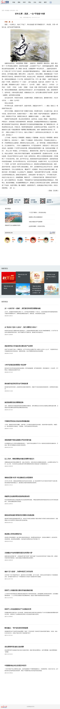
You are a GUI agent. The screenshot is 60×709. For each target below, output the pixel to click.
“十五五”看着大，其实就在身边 (37, 212)
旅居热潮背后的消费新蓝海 (14, 402)
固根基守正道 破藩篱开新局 (12, 225)
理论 (29, 2)
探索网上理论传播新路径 (35, 217)
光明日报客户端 (27, 17)
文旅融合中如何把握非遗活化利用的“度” (19, 553)
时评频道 (7, 10)
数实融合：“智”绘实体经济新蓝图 (16, 628)
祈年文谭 (12, 10)
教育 (45, 2)
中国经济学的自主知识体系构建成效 (17, 421)
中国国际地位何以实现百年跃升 (15, 665)
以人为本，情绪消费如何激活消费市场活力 (19, 459)
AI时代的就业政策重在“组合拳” (16, 365)
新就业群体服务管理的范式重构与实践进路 (19, 515)
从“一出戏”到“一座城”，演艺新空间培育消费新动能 (23, 308)
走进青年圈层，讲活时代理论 (37, 226)
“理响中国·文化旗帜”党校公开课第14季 (51, 277)
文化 (35, 2)
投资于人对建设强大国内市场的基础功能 (19, 590)
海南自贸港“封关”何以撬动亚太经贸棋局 (19, 477)
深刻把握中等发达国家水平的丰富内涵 (18, 440)
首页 (3, 10)
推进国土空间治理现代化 (13, 534)
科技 (40, 2)
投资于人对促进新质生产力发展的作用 (18, 609)
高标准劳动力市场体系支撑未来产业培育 (19, 346)
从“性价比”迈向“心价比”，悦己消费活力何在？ (21, 327)
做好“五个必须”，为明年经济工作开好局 (19, 571)
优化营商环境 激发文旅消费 (14, 647)
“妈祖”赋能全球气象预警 (35, 221)
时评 (24, 2)
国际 (19, 2)
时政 (14, 2)
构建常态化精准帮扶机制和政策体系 (17, 496)
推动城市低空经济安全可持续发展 (16, 383)
